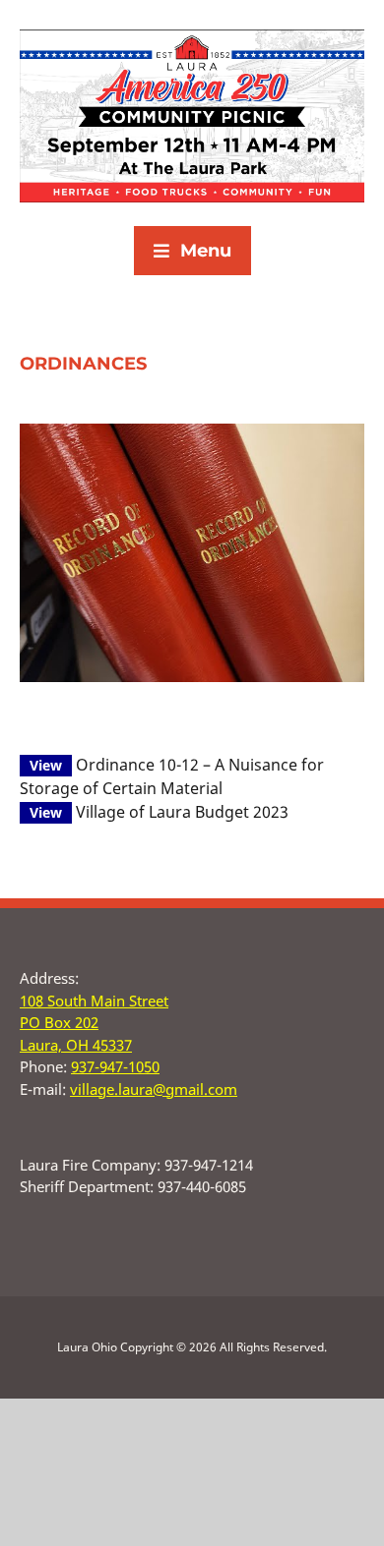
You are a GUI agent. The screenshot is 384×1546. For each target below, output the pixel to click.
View (46, 765)
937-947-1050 (115, 1066)
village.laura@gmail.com (153, 1089)
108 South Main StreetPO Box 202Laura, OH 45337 (94, 1023)
